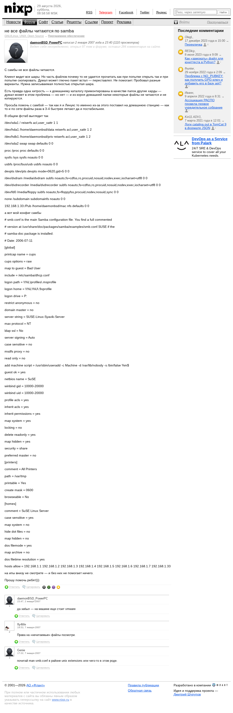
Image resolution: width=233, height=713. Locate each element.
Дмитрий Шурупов (187, 694)
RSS (89, 12)
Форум (29, 22)
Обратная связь (140, 690)
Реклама (124, 22)
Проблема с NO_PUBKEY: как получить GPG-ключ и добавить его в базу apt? (204, 79)
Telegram (105, 12)
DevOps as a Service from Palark (210, 141)
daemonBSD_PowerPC (46, 42)
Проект (107, 22)
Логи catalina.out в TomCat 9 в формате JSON (205, 126)
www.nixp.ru (60, 699)
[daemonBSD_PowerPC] (16, 61)
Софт (43, 22)
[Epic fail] (44, 587)
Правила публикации (143, 685)
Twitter (144, 12)
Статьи (57, 22)
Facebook (126, 12)
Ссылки (91, 22)
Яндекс (161, 12)
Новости (13, 22)
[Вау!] (58, 587)
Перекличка (193, 44)
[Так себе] (49, 587)
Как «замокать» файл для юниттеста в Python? (204, 60)
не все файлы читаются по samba (39, 31)
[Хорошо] (53, 587)
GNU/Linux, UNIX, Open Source (24, 36)
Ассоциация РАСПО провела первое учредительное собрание (204, 103)
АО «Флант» (35, 685)
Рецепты (74, 22)
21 (208, 45)
